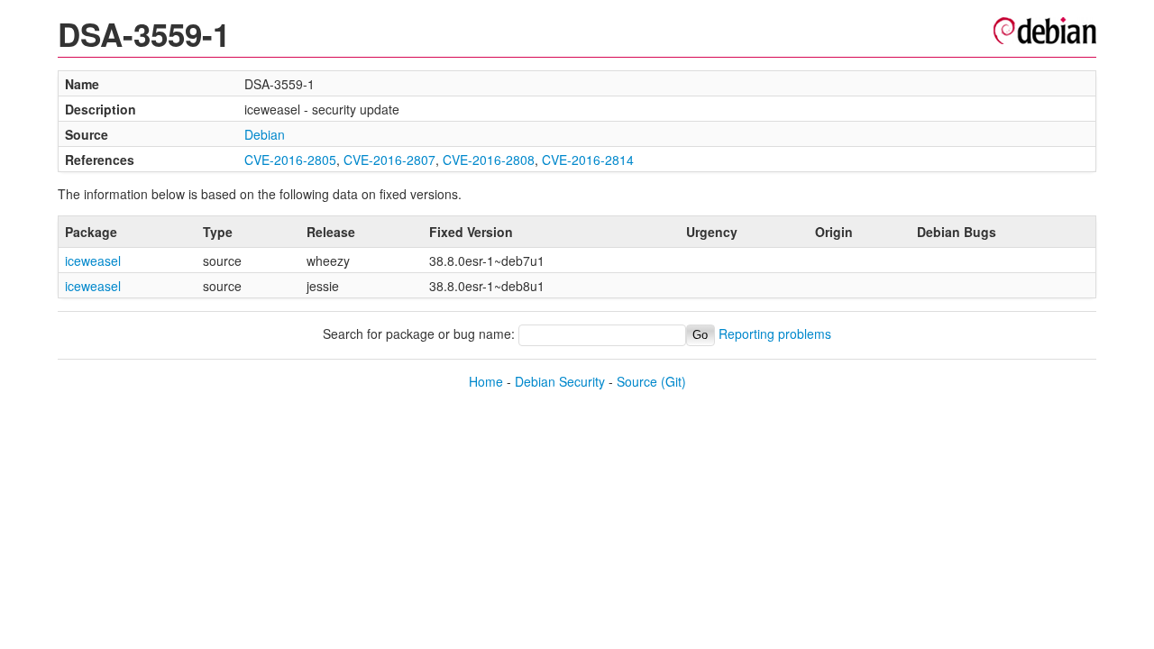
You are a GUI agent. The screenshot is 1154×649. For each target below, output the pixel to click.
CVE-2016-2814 (588, 160)
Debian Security (560, 381)
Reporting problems (775, 333)
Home (486, 381)
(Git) (673, 381)
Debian (264, 134)
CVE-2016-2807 (389, 160)
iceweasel (93, 260)
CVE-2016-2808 (489, 160)
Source (637, 381)
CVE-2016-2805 (290, 160)
